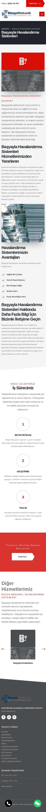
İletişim (3, 743)
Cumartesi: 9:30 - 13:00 (9, 781)
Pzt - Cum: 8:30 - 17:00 (9, 775)
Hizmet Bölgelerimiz (8, 740)
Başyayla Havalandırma (23, 663)
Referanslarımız (6, 737)
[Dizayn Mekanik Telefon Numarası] (8, 803)
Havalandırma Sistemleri (9, 749)
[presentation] (2, 649)
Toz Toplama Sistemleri (9, 758)
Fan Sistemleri (6, 755)
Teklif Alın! (33, 3)
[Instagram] (14, 717)
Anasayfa (5, 29)
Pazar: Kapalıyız (6, 786)
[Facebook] (3, 717)
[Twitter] (9, 717)
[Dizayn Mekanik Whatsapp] (37, 803)
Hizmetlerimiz (6, 734)
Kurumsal (4, 731)
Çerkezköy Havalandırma (9, 746)
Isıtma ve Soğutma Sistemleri (11, 761)
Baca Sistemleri (6, 752)
